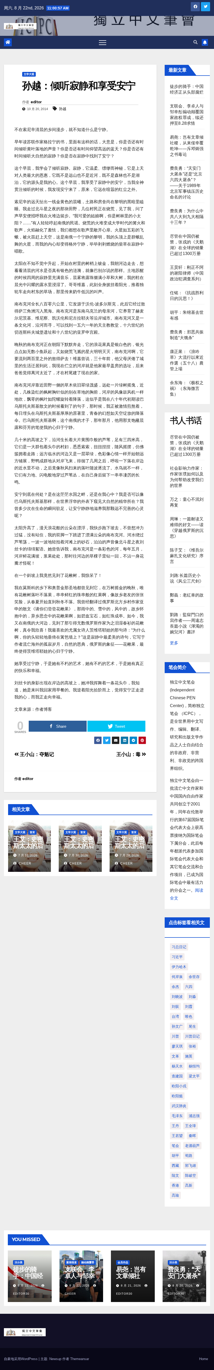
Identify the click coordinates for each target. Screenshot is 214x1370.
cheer (24, 863)
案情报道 (71, 1262)
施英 (188, 1056)
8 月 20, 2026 (183, 1285)
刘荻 (175, 1006)
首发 (32, 832)
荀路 (188, 1155)
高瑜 (175, 1195)
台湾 (175, 1016)
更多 (174, 643)
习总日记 (179, 947)
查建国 (177, 1076)
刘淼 (192, 996)
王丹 (175, 1126)
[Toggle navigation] (103, 42)
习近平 (177, 957)
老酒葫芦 (192, 1146)
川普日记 (192, 1036)
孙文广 (177, 1026)
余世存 (194, 977)
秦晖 (192, 1136)
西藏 (175, 1165)
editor (36, 102)
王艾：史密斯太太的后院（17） (79, 845)
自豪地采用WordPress (21, 1359)
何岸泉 (177, 977)
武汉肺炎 (179, 1106)
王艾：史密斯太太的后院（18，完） (28, 848)
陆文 (175, 1175)
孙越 (62, 109)
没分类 (18, 1262)
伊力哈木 (179, 967)
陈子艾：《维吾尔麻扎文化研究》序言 (187, 556)
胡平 (175, 1155)
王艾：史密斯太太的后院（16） (130, 845)
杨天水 (177, 1066)
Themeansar (79, 1359)
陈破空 (190, 1175)
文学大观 (29, 74)
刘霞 (188, 1006)
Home (203, 1359)
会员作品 (123, 1262)
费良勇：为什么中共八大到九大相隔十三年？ (187, 217)
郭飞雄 (190, 1165)
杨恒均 (194, 1066)
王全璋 (190, 1126)
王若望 (177, 1136)
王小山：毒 (129, 754)
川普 (175, 1036)
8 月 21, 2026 (79, 1285)
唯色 (188, 1016)
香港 (175, 1185)
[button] (195, 42)
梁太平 (194, 1076)
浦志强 (194, 1116)
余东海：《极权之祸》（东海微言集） (187, 388)
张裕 (192, 1046)
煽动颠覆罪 (87, 1262)
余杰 (175, 987)
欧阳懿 (177, 1096)
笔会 (175, 1146)
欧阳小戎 (179, 1086)
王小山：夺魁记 (36, 754)
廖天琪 (177, 1046)
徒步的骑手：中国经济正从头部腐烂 (28, 1279)
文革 (175, 1056)
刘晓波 (177, 996)
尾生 (192, 1026)
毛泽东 (177, 1116)
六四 (188, 987)
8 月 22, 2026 (28, 1285)
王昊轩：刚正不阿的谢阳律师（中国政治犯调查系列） (187, 273)
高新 (188, 1185)
